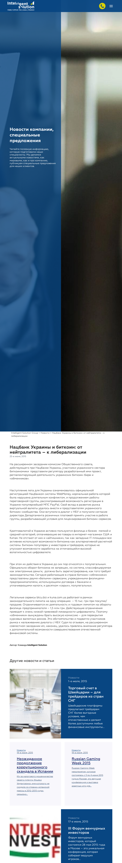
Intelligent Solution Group (24, 433)
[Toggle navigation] (111, 6)
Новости (45, 433)
